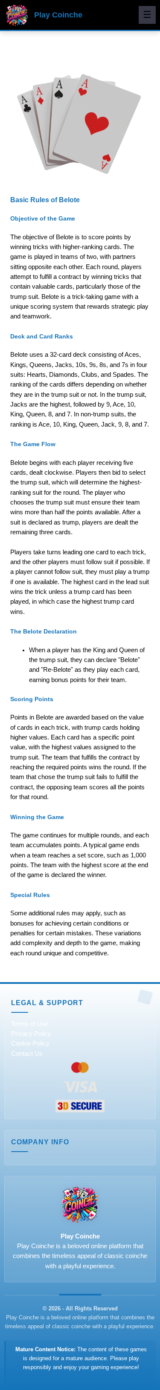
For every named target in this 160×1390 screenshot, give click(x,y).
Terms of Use (30, 1023)
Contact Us (27, 1053)
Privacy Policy (31, 1033)
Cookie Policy (30, 1043)
